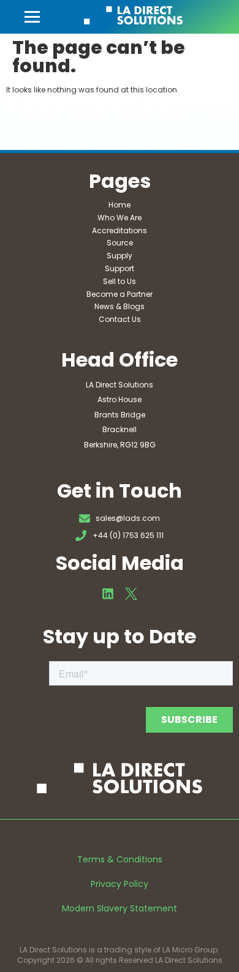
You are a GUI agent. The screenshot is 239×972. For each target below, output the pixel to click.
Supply (119, 255)
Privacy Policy (119, 884)
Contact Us (120, 319)
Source (120, 242)
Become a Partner (119, 294)
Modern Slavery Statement (119, 908)
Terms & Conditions (119, 859)
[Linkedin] (107, 593)
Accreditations (119, 230)
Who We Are (119, 217)
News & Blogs (119, 306)
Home (119, 205)
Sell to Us (119, 281)
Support (119, 268)
